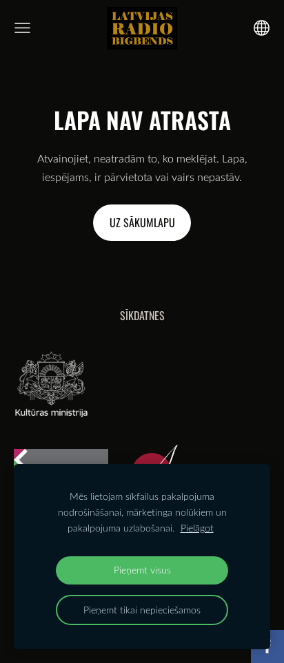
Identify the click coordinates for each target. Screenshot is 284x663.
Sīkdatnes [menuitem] (142, 315)
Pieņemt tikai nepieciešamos (142, 609)
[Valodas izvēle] (262, 28)
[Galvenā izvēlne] (22, 28)
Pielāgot (197, 527)
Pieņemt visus (142, 569)
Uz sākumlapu (142, 222)
